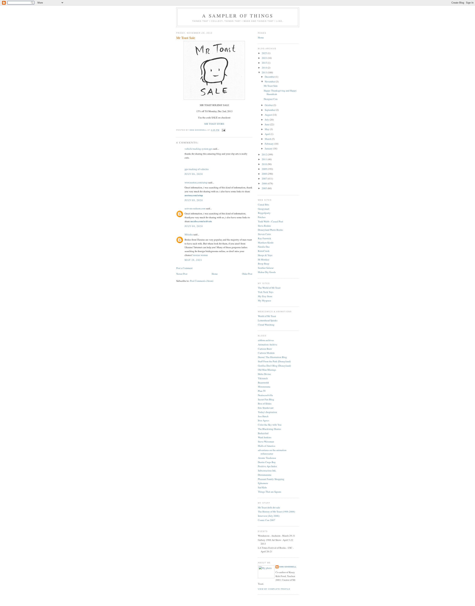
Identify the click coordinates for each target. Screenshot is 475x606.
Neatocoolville (265, 395)
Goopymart (263, 208)
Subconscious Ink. (267, 470)
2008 (265, 173)
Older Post (247, 273)
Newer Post (181, 273)
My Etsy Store (265, 296)
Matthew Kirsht (265, 242)
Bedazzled (263, 433)
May (267, 129)
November (270, 81)
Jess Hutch (263, 416)
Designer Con (271, 99)
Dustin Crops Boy (267, 462)
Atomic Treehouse (267, 458)
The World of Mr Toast (269, 287)
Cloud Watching (266, 324)
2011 (265, 159)
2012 (265, 154)
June (267, 124)
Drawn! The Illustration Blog (272, 357)
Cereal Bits (263, 204)
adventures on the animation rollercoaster (272, 451)
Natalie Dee (264, 246)
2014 (265, 67)
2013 (265, 72)
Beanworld (263, 382)
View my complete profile (274, 589)
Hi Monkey (263, 259)
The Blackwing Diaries (269, 429)
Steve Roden (264, 225)
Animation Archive (267, 344)
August (269, 114)
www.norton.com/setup (196, 182)
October (269, 105)
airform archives (266, 340)
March (268, 139)
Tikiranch (263, 378)
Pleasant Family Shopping (271, 479)
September (270, 110)
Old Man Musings (267, 369)
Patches (262, 217)
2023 (265, 58)
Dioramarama (264, 474)
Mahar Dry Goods (267, 272)
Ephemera (263, 483)
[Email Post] (223, 130)
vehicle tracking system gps (198, 148)
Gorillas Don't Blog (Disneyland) (274, 365)
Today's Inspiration (267, 412)
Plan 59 (262, 391)
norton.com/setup (194, 195)
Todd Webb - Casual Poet (270, 221)
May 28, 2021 (193, 260)
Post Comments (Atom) (201, 280)
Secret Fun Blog (266, 399)
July (267, 119)
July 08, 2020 (194, 200)
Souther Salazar (265, 267)
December (270, 76)
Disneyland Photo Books (270, 229)
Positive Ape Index (267, 466)
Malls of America (266, 445)
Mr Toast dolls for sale (269, 507)
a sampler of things (237, 15)
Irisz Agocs (263, 420)
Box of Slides (264, 403)
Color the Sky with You (269, 424)
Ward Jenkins (264, 437)
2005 (265, 188)
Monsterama (264, 386)
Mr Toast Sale (271, 85)
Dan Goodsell (288, 567)
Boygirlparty (264, 213)
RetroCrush (263, 251)
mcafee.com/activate (201, 221)
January (269, 148)
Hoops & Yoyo (265, 255)
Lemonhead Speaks (267, 320)
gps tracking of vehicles (197, 169)
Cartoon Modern (266, 353)
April (268, 134)
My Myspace (264, 300)
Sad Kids (262, 487)
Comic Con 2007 (266, 520)
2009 (265, 169)
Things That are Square (269, 491)
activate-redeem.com (195, 208)
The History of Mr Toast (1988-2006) (276, 511)
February (269, 143)
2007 (265, 178)
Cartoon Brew (265, 348)
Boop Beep (263, 263)
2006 (265, 183)
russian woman (200, 255)
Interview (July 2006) (268, 515)
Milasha (189, 234)
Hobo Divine (264, 374)
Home (215, 273)
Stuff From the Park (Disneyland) (274, 361)
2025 (265, 53)
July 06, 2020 (194, 174)
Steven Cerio (264, 234)
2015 (265, 62)
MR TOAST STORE (214, 123)
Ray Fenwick (264, 238)
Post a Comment (184, 268)
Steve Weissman (266, 441)
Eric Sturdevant (265, 407)
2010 (265, 164)
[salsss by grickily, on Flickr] (214, 98)
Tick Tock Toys (265, 292)
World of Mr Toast (267, 316)
